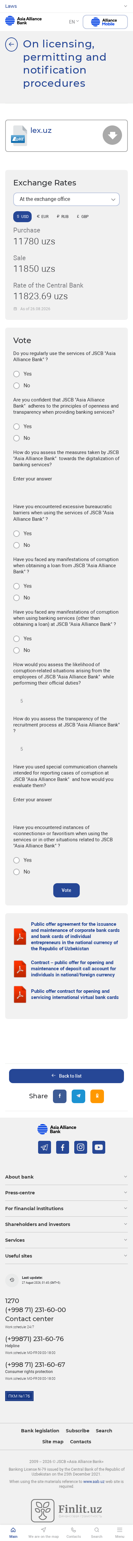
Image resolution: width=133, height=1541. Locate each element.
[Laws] (11, 44)
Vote (66, 890)
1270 (12, 1301)
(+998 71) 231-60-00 (35, 1310)
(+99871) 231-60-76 (34, 1339)
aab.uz (23, 22)
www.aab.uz (94, 1481)
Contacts (80, 1442)
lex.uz (41, 130)
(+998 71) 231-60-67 (35, 1364)
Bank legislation (40, 1431)
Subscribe (77, 1431)
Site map (53, 1442)
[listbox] (66, 199)
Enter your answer (32, 479)
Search (104, 1431)
